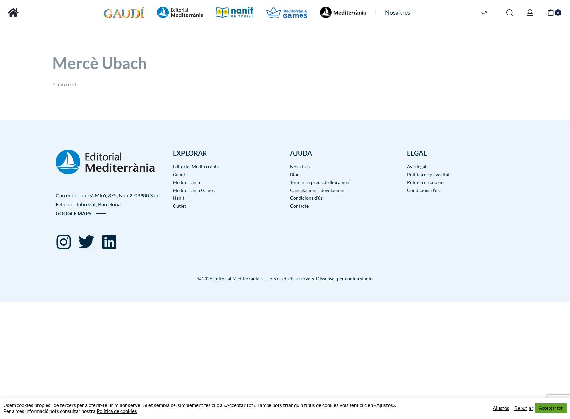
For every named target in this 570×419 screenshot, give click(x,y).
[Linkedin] (109, 242)
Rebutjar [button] (523, 408)
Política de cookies (117, 411)
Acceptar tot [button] (551, 408)
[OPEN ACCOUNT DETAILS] (530, 12)
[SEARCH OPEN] (509, 12)
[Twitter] (86, 242)
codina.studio (359, 278)
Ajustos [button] (501, 408)
